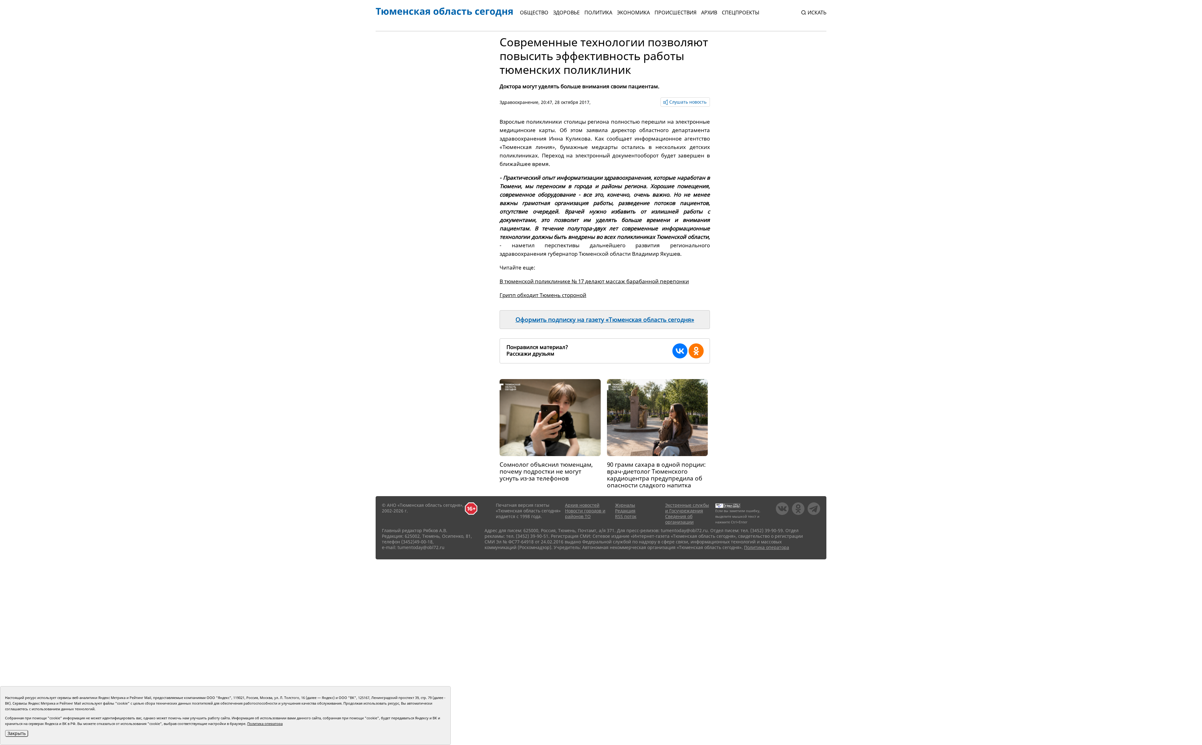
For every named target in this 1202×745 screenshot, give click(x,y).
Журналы (625, 505)
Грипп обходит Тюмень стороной (543, 295)
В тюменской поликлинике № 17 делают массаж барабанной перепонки (594, 281)
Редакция (625, 511)
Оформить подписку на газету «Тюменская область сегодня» (605, 320)
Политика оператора (766, 547)
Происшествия (675, 12)
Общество (534, 12)
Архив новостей (582, 505)
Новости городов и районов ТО (585, 513)
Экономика (633, 12)
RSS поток (625, 516)
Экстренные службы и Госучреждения (687, 508)
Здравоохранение (519, 102)
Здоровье (566, 12)
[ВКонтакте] (679, 350)
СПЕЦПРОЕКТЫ (740, 12)
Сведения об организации (679, 519)
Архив (709, 12)
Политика (598, 12)
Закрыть (17, 733)
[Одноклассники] (696, 350)
